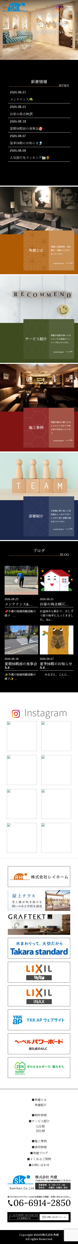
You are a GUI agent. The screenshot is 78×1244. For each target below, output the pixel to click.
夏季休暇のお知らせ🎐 (26, 143)
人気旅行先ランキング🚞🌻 (30, 157)
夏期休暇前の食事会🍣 (26, 128)
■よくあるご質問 (39, 1159)
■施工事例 (39, 1141)
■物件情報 (39, 1115)
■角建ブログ (39, 1153)
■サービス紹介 (39, 1121)
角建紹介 (41, 1104)
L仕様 (40, 1126)
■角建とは (39, 1099)
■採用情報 (39, 1147)
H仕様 (40, 1130)
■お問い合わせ (39, 1165)
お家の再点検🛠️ (21, 114)
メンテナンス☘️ (21, 99)
